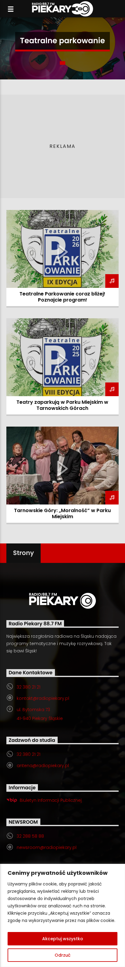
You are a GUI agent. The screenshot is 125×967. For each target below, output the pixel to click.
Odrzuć (62, 955)
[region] (62, 915)
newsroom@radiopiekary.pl (46, 847)
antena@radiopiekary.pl (43, 766)
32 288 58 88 (30, 836)
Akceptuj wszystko (62, 939)
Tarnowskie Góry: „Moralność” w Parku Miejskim (62, 513)
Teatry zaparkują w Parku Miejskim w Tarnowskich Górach (62, 405)
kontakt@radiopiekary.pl (43, 698)
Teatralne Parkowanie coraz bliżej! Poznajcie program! (62, 296)
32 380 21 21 (28, 687)
